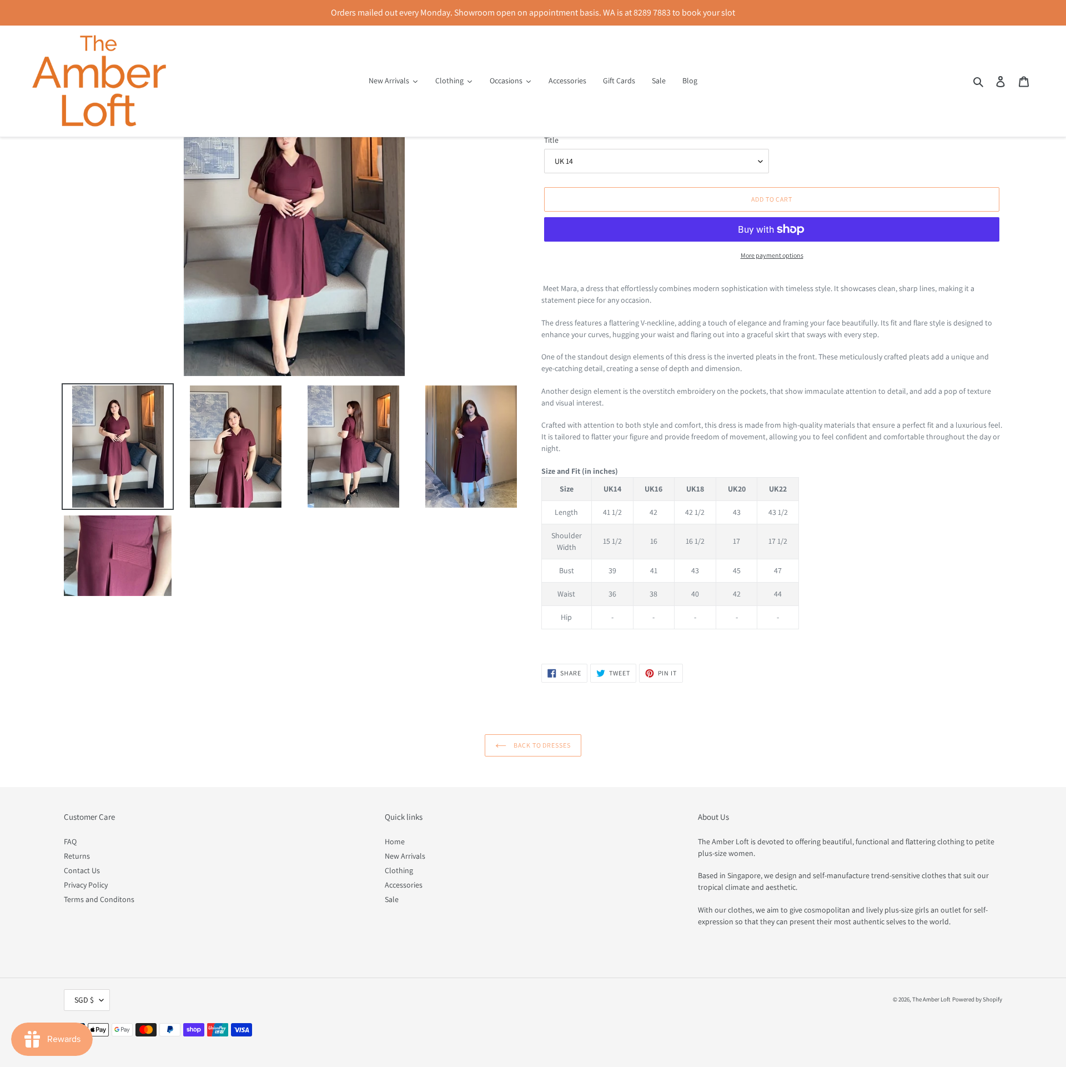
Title (551, 140)
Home (395, 841)
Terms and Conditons (99, 899)
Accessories (404, 885)
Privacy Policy (86, 885)
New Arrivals (405, 856)
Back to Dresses (541, 745)
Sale (392, 899)
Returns (77, 856)
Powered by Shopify (977, 999)
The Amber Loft (931, 999)
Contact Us (82, 870)
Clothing (399, 870)
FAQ (70, 841)
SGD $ (84, 1000)
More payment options (772, 255)
